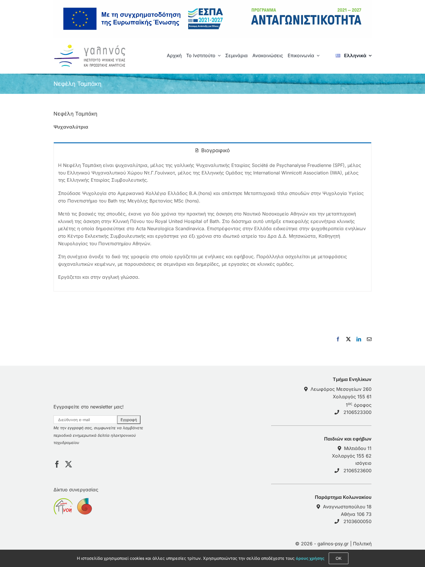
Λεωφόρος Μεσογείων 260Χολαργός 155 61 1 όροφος (341, 397)
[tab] (212, 149)
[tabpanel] (212, 224)
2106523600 (357, 470)
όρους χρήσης (310, 558)
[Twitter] (68, 464)
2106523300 (357, 412)
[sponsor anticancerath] (84, 501)
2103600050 (357, 521)
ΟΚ (338, 558)
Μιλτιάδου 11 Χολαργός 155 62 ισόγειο (352, 455)
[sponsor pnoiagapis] (63, 501)
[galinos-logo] (91, 46)
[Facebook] (56, 464)
